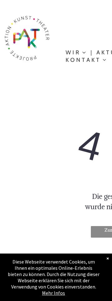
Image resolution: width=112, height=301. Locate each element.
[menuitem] (76, 52)
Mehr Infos (53, 293)
